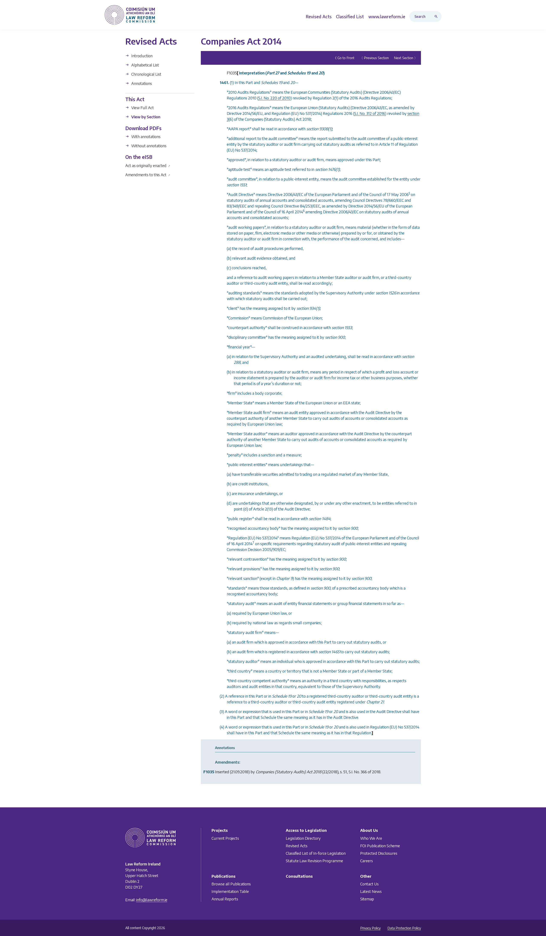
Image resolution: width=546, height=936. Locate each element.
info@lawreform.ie (151, 899)
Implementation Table (230, 891)
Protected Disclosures (378, 853)
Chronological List (145, 74)
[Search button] (437, 16)
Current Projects (225, 838)
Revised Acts (296, 845)
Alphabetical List (144, 64)
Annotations (141, 83)
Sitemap (367, 898)
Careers (366, 860)
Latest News (371, 891)
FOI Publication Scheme (380, 845)
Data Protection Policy (404, 928)
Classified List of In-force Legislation (316, 853)
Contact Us (369, 883)
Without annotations (148, 145)
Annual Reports (225, 898)
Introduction (141, 55)
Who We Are (371, 838)
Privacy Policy (370, 928)
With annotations (145, 136)
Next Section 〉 (405, 58)
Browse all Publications (231, 883)
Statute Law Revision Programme (314, 860)
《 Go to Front (343, 58)
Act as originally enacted (148, 165)
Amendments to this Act (148, 174)
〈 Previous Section (374, 58)
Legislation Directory (303, 838)
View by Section (145, 116)
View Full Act (142, 107)
